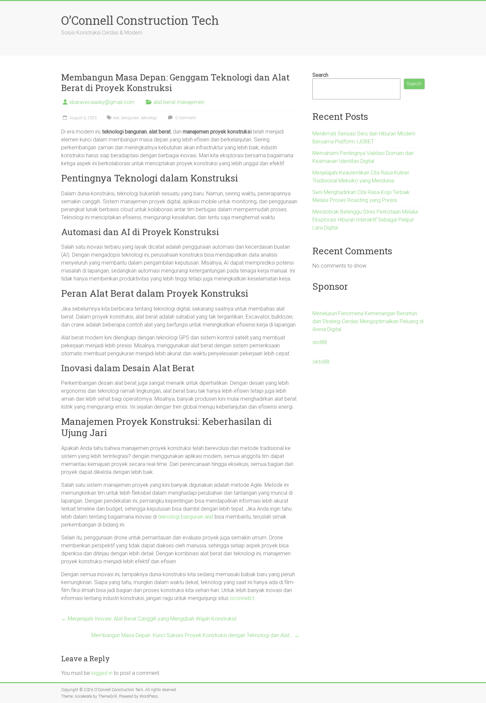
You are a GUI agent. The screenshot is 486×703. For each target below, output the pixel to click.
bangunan (130, 118)
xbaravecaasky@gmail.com (102, 102)
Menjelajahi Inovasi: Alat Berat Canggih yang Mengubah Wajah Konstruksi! (148, 619)
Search (320, 75)
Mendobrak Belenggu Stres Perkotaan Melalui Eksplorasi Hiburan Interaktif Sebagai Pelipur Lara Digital (365, 220)
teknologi (149, 118)
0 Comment (185, 118)
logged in (101, 673)
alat (116, 118)
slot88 (319, 342)
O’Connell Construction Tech (140, 20)
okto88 (320, 362)
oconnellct (242, 598)
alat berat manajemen (178, 102)
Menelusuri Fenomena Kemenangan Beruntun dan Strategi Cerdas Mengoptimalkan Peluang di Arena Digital (368, 321)
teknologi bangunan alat (185, 517)
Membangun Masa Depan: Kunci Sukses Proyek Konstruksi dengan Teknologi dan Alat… (195, 635)
